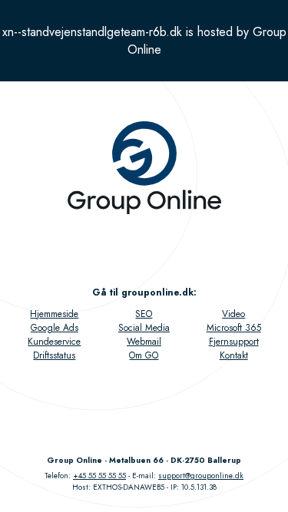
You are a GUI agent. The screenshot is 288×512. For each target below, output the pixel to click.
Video (233, 314)
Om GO (143, 355)
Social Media (144, 328)
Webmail (144, 341)
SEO (143, 314)
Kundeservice (54, 341)
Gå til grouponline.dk (143, 292)
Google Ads (54, 328)
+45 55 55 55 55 (99, 475)
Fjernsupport (234, 341)
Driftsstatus (54, 355)
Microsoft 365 (234, 328)
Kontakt (234, 355)
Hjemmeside (54, 314)
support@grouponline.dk (200, 475)
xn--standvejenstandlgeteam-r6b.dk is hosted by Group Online (144, 40)
